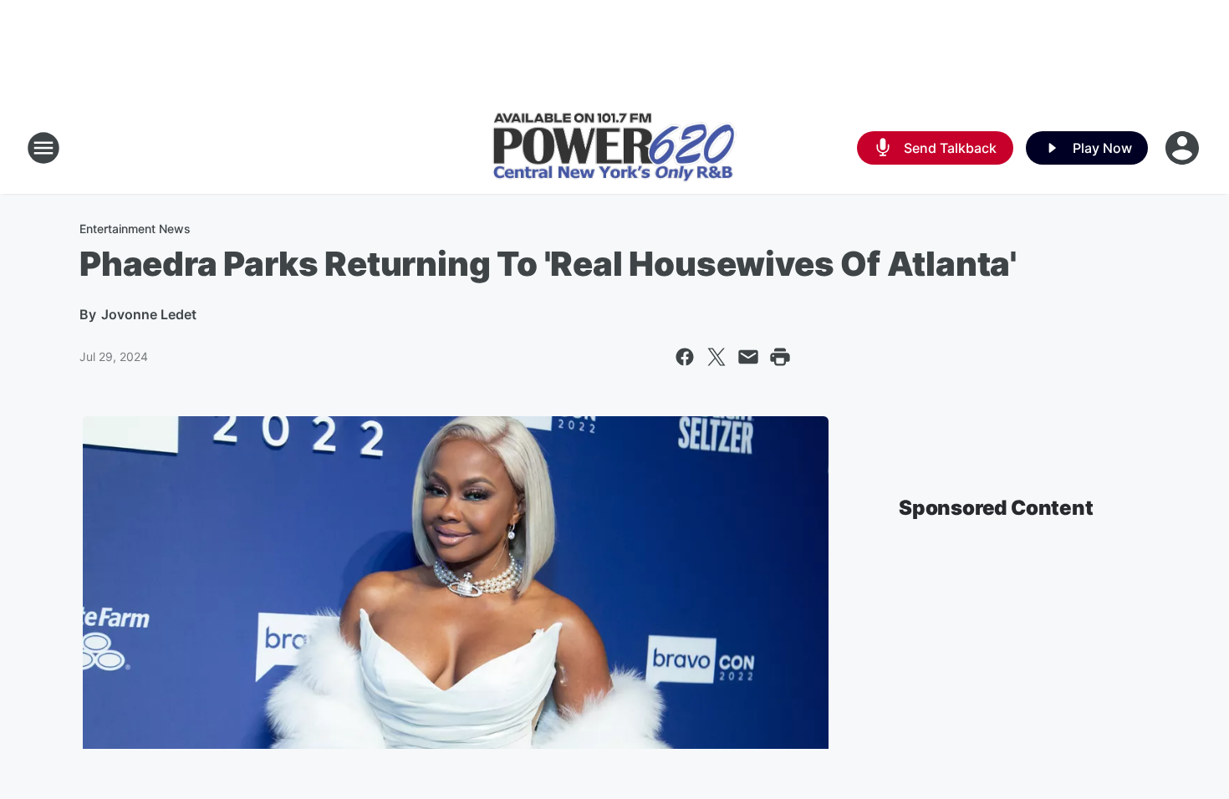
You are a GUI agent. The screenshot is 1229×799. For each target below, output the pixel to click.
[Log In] (1183, 148)
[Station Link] (614, 148)
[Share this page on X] (716, 357)
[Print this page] (780, 357)
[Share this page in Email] (748, 357)
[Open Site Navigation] (43, 148)
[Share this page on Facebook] (684, 357)
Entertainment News (135, 228)
